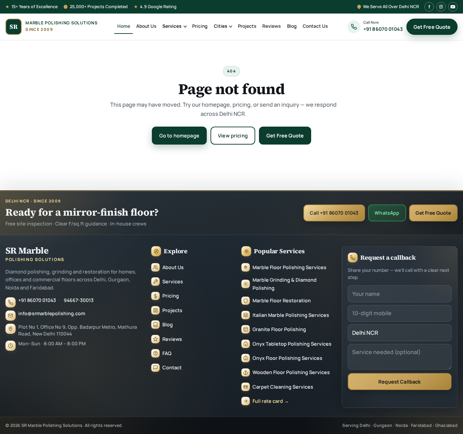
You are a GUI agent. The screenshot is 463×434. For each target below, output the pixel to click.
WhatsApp (387, 213)
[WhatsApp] (449, 405)
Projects (247, 26)
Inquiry (444, 424)
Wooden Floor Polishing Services (291, 372)
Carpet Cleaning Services (283, 387)
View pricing (233, 135)
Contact (172, 367)
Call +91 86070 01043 (334, 213)
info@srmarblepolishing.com (51, 313)
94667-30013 (79, 300)
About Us (146, 26)
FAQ (167, 353)
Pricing (199, 26)
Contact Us (315, 26)
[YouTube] (453, 7)
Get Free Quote (432, 26)
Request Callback (399, 381)
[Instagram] (441, 7)
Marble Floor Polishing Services (289, 267)
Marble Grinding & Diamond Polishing (285, 284)
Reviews (271, 26)
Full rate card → (271, 401)
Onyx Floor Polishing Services (287, 358)
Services (171, 26)
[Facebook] (429, 7)
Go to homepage (179, 135)
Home (123, 26)
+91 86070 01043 (37, 300)
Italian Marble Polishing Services (291, 315)
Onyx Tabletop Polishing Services (292, 344)
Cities (220, 26)
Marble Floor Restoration (282, 300)
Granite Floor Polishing (279, 329)
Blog (292, 26)
